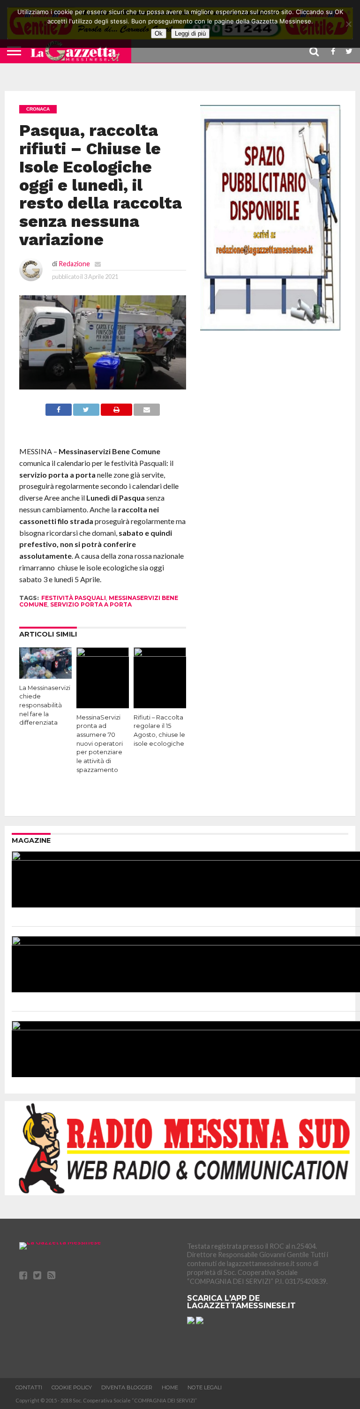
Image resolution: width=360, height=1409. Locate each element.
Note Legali (205, 1387)
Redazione (74, 264)
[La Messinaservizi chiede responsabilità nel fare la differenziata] (45, 675)
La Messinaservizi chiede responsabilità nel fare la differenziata (44, 705)
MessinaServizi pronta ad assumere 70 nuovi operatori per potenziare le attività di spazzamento (99, 743)
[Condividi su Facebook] (58, 412)
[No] (348, 24)
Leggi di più (190, 33)
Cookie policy (72, 1387)
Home (170, 1387)
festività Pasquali (73, 597)
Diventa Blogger (126, 1387)
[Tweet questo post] (86, 412)
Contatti (28, 1387)
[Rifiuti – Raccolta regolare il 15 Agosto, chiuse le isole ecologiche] (160, 653)
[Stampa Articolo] (116, 412)
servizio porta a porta (91, 604)
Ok (159, 33)
